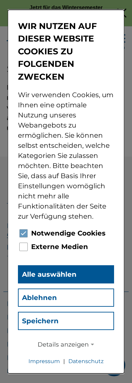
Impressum (44, 361)
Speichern (40, 321)
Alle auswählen (49, 274)
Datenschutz (86, 361)
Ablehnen (39, 298)
